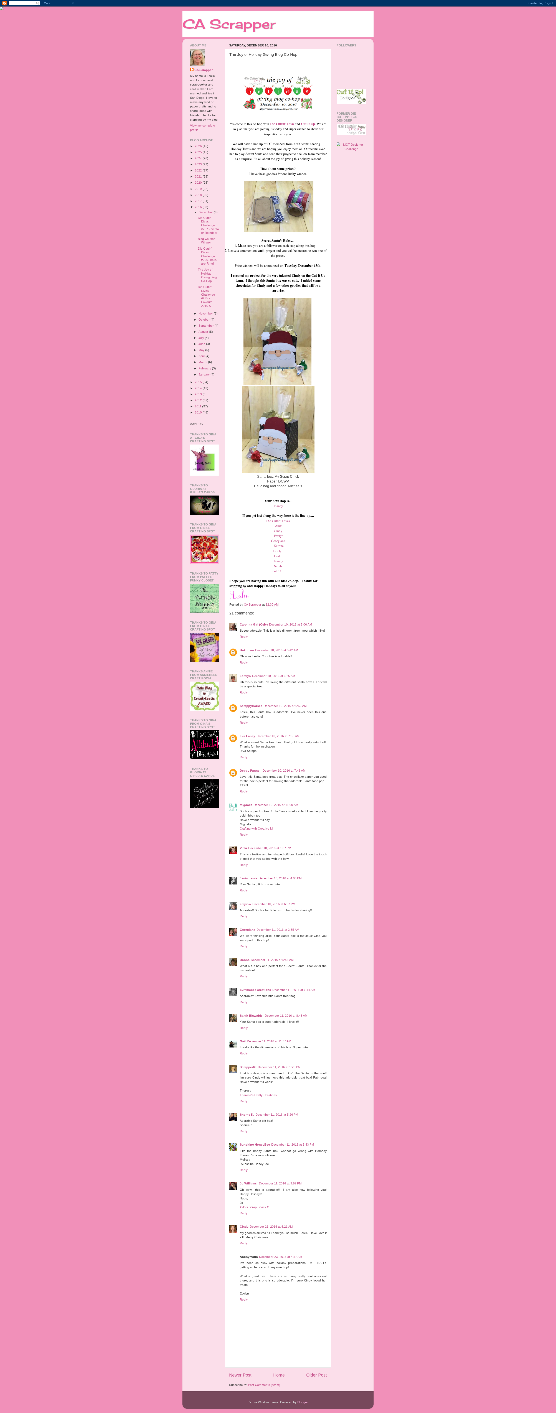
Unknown (247, 650)
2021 (199, 176)
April (202, 356)
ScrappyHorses (251, 706)
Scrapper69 (248, 1067)
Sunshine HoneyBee (255, 1144)
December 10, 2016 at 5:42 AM (276, 650)
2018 (199, 195)
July (202, 337)
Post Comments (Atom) (264, 1385)
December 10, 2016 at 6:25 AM (273, 676)
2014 (199, 388)
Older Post (316, 1375)
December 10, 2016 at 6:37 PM (273, 904)
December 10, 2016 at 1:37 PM (269, 848)
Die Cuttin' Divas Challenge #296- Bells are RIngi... (207, 256)
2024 (199, 158)
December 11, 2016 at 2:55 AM (277, 929)
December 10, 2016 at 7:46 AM (284, 770)
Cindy (244, 1226)
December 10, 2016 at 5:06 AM (290, 624)
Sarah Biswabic (251, 1015)
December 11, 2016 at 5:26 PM (276, 1114)
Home (279, 1375)
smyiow (245, 904)
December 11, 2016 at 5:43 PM (292, 1144)
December (206, 212)
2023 (199, 164)
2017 (199, 201)
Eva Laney (247, 736)
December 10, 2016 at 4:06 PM (280, 878)
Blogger (302, 1402)
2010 (199, 412)
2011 (198, 406)
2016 (199, 207)
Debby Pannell (250, 770)
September (207, 325)
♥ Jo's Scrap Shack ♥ (254, 1207)
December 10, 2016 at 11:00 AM (276, 805)
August (204, 331)
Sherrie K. (247, 1114)
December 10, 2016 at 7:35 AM (278, 736)
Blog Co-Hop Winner (206, 240)
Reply (244, 636)
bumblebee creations (255, 989)
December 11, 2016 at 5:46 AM (272, 960)
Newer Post (240, 1375)
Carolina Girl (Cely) (254, 624)
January (204, 374)
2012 (199, 400)
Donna (245, 960)
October (204, 319)
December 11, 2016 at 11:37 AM (269, 1041)
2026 (199, 146)
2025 (199, 152)
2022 (199, 170)
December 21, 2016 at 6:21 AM (271, 1226)
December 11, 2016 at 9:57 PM (280, 1183)
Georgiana (247, 929)
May (202, 350)
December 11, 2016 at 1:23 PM (279, 1067)
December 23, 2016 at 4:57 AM (280, 1256)
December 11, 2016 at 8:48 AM (286, 1015)
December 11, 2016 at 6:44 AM (293, 989)
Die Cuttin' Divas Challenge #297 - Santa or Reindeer (208, 225)
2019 (199, 189)
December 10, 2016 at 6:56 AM (285, 706)
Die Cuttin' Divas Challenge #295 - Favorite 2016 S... (206, 296)
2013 (199, 394)
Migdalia (246, 805)
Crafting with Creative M (256, 828)
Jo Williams (249, 1183)
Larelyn (245, 676)
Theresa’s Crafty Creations (258, 1095)
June (202, 344)
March (203, 362)
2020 (199, 182)
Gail (243, 1041)
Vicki (243, 848)
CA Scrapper (228, 24)
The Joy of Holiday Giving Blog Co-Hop (207, 275)
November (206, 313)
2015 (199, 382)
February (205, 368)
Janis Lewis (248, 878)
